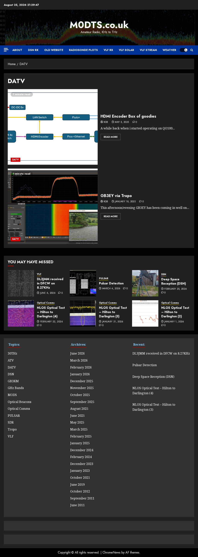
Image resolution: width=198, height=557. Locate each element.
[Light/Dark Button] (183, 50)
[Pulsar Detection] (83, 283)
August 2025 (79, 408)
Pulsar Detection (111, 283)
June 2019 (77, 484)
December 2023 (81, 464)
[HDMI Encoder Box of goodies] (53, 127)
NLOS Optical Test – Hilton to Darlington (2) (175, 312)
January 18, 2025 (125, 201)
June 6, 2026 (47, 293)
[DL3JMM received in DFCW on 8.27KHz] (21, 283)
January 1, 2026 (174, 321)
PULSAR (103, 278)
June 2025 (77, 415)
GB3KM (13, 381)
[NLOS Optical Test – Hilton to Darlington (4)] (21, 313)
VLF (39, 274)
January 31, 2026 (112, 321)
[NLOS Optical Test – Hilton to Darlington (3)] (83, 313)
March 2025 (79, 429)
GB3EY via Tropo (116, 196)
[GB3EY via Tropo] (53, 206)
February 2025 (81, 436)
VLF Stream (148, 50)
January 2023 (80, 470)
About (17, 50)
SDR (11, 422)
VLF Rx (108, 50)
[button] (191, 50)
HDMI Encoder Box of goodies (128, 116)
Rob (106, 122)
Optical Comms (46, 303)
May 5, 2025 (122, 122)
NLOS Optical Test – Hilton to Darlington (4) (51, 312)
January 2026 (80, 374)
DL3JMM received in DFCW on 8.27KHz (50, 283)
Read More (111, 137)
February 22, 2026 (51, 321)
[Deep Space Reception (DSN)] (145, 283)
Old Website (53, 50)
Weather (169, 50)
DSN (163, 274)
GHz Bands (16, 388)
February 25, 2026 (175, 289)
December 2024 (81, 450)
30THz (12, 353)
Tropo (12, 429)
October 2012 (80, 491)
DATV (15, 159)
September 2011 (82, 498)
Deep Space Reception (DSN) (173, 281)
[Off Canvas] (6, 49)
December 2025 (81, 381)
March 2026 (79, 360)
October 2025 (80, 395)
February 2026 (81, 367)
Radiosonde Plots (83, 50)
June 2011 (77, 505)
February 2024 (81, 457)
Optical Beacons (19, 402)
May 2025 (77, 422)
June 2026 (77, 353)
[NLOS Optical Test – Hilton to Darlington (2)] (145, 313)
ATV (11, 360)
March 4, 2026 (111, 288)
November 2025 (82, 388)
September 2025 (82, 402)
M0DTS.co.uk (99, 25)
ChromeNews (111, 552)
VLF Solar (126, 50)
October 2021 (80, 477)
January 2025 (80, 443)
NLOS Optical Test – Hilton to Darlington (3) (113, 312)
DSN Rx (33, 50)
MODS (12, 395)
